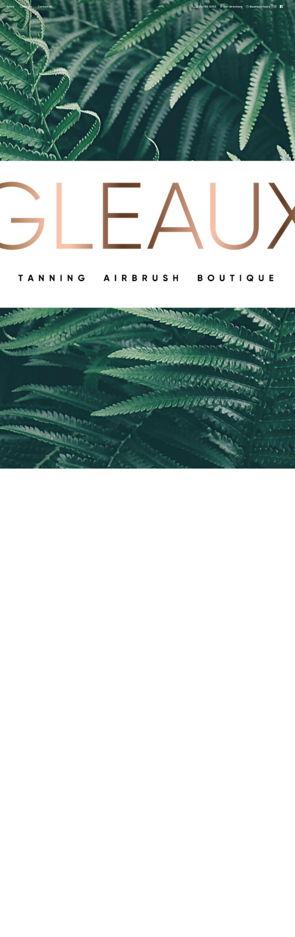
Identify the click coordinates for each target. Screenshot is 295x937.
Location (26, 6)
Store (11, 6)
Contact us (45, 6)
